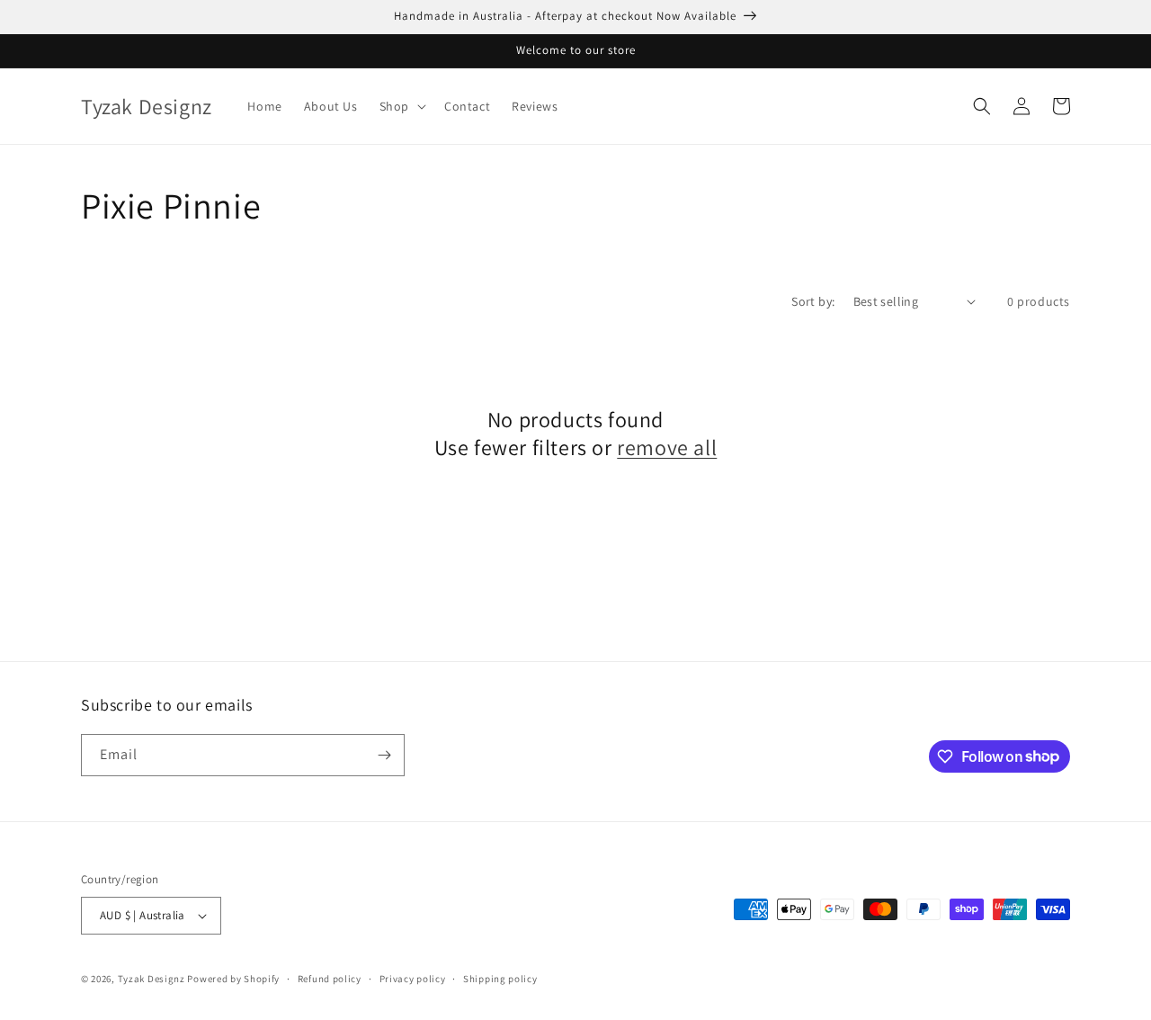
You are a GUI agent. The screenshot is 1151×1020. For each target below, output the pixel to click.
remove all (667, 447)
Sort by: (812, 301)
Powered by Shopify (233, 978)
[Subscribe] (384, 755)
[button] (401, 106)
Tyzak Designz (151, 978)
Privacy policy (412, 978)
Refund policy (329, 978)
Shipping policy (500, 978)
